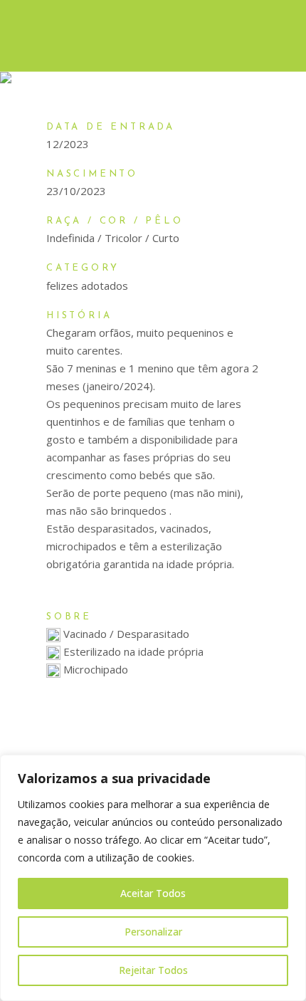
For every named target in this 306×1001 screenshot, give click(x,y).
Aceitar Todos (153, 893)
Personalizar (153, 931)
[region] (153, 878)
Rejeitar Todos (153, 970)
